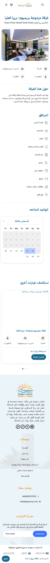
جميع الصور (36, 55)
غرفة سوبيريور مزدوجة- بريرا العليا (31, 330)
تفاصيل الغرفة (38, 357)
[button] (11, 4)
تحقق (6, 558)
